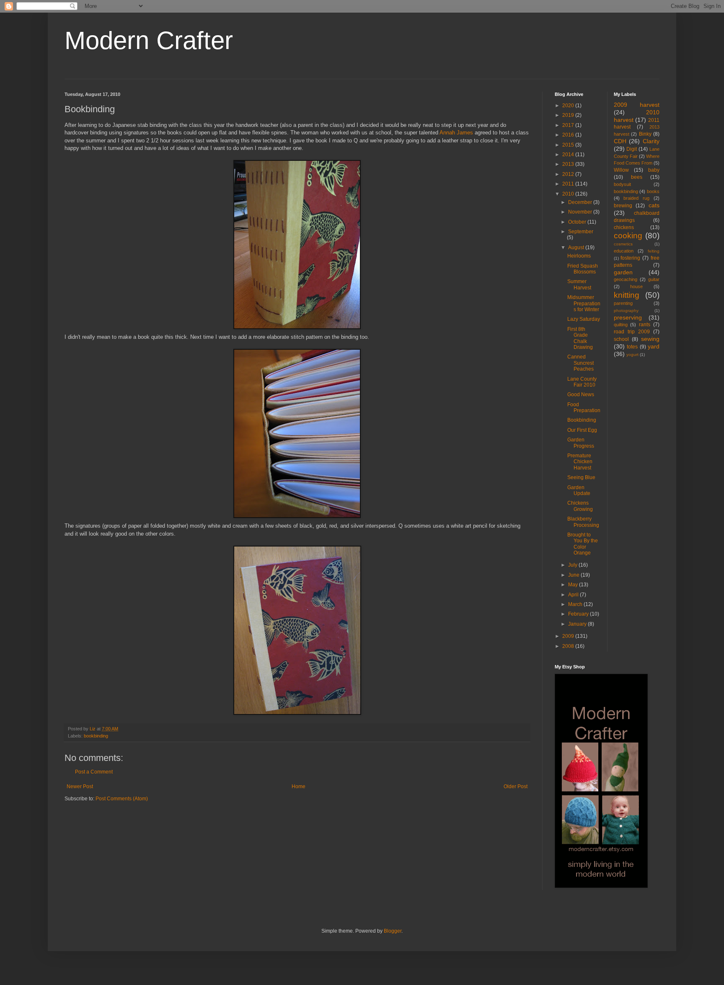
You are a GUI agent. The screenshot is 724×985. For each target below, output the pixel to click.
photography (626, 310)
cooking (628, 235)
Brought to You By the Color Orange (582, 544)
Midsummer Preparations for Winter (583, 303)
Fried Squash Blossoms (582, 269)
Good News (580, 394)
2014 (568, 154)
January (578, 624)
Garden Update (578, 490)
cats (654, 205)
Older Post (515, 786)
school (621, 339)
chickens (624, 227)
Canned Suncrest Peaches (580, 363)
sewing (650, 338)
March (576, 604)
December (580, 202)
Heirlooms (579, 256)
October (577, 222)
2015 (568, 145)
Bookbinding (581, 420)
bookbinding (96, 735)
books (653, 191)
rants (644, 324)
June (574, 575)
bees (636, 177)
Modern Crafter (149, 40)
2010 (568, 194)
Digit (631, 149)
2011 (568, 184)
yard (653, 346)
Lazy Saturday (583, 319)
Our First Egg (582, 430)
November (580, 212)
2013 (568, 164)
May (573, 585)
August (576, 247)
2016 (568, 135)
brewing (623, 206)
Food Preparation (583, 407)
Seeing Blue (581, 477)
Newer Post (80, 786)
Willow (621, 170)
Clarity (651, 141)
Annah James (456, 132)
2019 (568, 115)
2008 (568, 646)
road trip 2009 (632, 332)
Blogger (392, 931)
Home (298, 786)
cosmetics (623, 244)
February (579, 614)
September (580, 232)
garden (623, 272)
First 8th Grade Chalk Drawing (580, 338)
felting (653, 251)
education (624, 250)
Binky (645, 134)
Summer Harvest (579, 284)
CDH (620, 141)
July (573, 565)
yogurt (632, 354)
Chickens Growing (580, 506)
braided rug (636, 198)
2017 (568, 125)
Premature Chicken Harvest (579, 462)
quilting (621, 324)
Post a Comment (94, 772)
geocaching (625, 279)
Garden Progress (580, 443)
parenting (623, 303)
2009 (568, 636)
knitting (626, 295)
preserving (628, 317)
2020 (568, 105)
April (574, 595)
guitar (653, 279)
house (636, 286)
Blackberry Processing (583, 522)
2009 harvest (637, 104)
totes (632, 347)
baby (653, 170)
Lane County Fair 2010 (582, 382)
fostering (630, 258)
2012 (568, 174)
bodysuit (622, 184)
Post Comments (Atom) (122, 799)
